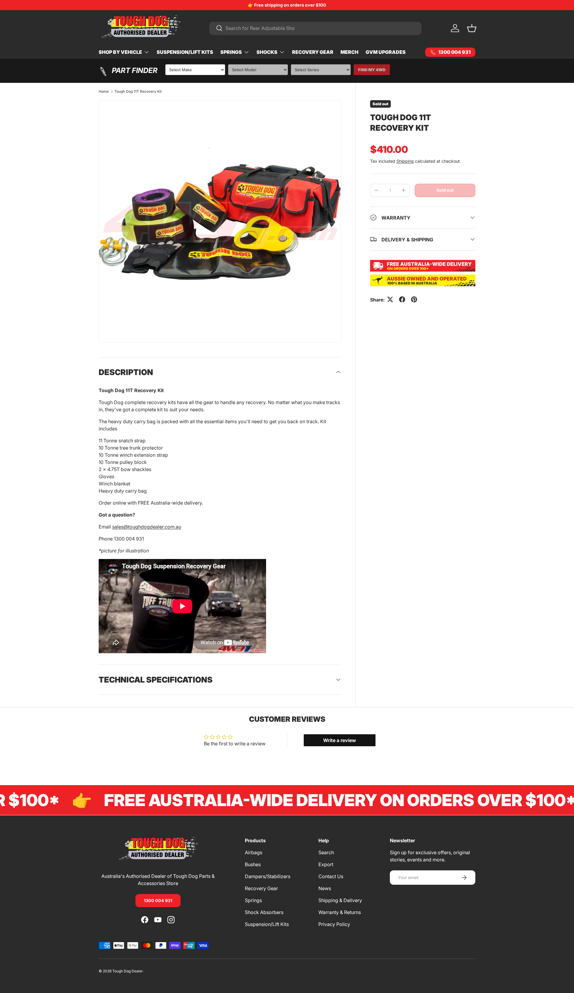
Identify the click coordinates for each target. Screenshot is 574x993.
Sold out (445, 189)
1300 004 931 (158, 900)
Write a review (339, 740)
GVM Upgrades (386, 52)
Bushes (253, 864)
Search (326, 852)
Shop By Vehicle (120, 52)
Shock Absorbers (264, 912)
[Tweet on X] (390, 299)
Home (104, 91)
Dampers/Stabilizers (267, 876)
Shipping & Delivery (340, 900)
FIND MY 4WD (371, 69)
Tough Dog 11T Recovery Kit (138, 91)
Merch (349, 52)
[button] (471, 28)
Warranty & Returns (339, 912)
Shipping (405, 160)
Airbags (253, 852)
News (324, 888)
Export (325, 864)
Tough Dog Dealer (127, 971)
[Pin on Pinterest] (414, 299)
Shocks (267, 52)
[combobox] (315, 28)
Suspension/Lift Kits (185, 52)
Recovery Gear (312, 52)
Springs (231, 52)
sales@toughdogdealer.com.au (146, 527)
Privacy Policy (334, 924)
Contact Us (330, 876)
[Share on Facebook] (402, 299)
